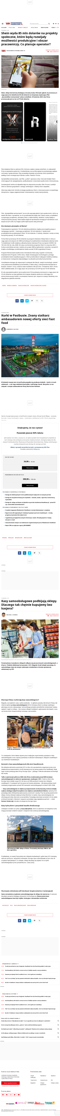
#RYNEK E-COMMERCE (12, 285)
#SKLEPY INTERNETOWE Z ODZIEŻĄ (38, 285)
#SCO (11, 905)
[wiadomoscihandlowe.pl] (14, 23)
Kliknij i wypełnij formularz (10, 1083)
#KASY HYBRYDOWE (31, 905)
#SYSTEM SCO (5, 905)
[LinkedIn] (2, 1094)
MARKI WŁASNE (44, 27)
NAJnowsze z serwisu (10, 963)
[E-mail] (37, 300)
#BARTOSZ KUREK (28, 537)
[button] (55, 123)
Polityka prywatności (43, 1083)
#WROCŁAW (11, 537)
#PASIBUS (4, 537)
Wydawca (53, 1075)
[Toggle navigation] (2, 23)
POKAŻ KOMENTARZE (30, 295)
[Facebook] (17, 300)
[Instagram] (10, 1094)
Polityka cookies (55, 1083)
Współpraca (43, 1075)
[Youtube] (18, 1094)
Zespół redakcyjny (33, 1076)
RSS (52, 1080)
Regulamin (33, 1083)
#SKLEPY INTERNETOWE (23, 285)
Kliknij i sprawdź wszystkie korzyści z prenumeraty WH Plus (30, 447)
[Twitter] (27, 300)
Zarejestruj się (43, 1080)
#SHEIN (4, 285)
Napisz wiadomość (54, 51)
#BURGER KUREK (18, 537)
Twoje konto (34, 1080)
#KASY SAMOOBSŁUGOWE (20, 905)
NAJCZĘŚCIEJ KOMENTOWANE (10, 1018)
